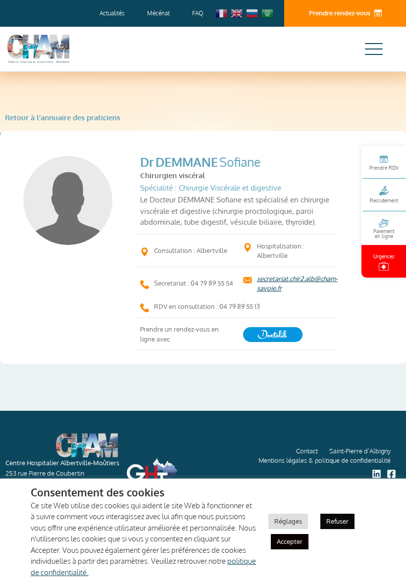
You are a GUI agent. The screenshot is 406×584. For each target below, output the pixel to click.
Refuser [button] (337, 521)
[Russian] (252, 13)
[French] (221, 13)
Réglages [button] (288, 521)
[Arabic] (267, 13)
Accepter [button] (290, 541)
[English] (237, 13)
